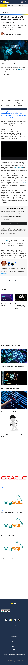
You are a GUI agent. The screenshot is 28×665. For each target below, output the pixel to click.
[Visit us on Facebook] (6, 620)
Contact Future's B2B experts (14, 652)
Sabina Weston (9, 33)
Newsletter (24, 63)
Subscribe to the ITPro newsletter (16, 5)
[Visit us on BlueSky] (18, 620)
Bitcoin (25, 182)
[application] (14, 149)
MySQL (20, 69)
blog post (5, 240)
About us (14, 628)
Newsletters (14, 644)
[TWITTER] (9, 264)
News (19, 34)
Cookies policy (14, 641)
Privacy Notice (19, 229)
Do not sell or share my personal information (14, 654)
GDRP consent (14, 646)
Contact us (14, 631)
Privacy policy (14, 636)
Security (9, 12)
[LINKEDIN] (12, 264)
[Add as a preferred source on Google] (5, 610)
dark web (21, 71)
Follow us (17, 63)
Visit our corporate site (19, 606)
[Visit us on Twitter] (10, 620)
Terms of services (17, 228)
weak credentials (18, 167)
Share (4, 63)
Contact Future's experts (14, 626)
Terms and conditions (14, 633)
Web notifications (14, 639)
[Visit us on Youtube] (15, 620)
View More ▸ (14, 590)
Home (2, 12)
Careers (14, 649)
